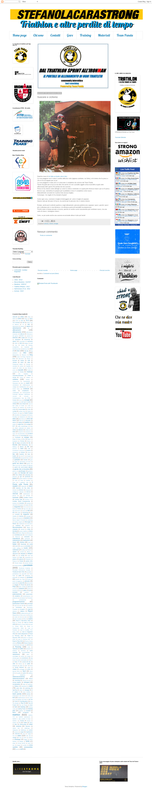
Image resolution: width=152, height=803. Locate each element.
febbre (29, 439)
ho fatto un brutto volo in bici (58, 176)
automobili (22, 341)
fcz (24, 439)
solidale (15, 669)
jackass (29, 503)
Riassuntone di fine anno (19, 615)
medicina (18, 525)
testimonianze (21, 697)
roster (23, 645)
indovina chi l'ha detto (23, 488)
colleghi (14, 387)
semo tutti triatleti (22, 660)
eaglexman (21, 424)
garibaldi (17, 459)
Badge (26, 343)
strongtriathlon (16, 684)
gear (31, 459)
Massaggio (28, 521)
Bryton (28, 358)
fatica (19, 439)
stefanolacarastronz (18, 678)
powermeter (29, 594)
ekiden (14, 429)
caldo (28, 362)
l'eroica (19, 508)
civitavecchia (16, 381)
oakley (23, 549)
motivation (27, 536)
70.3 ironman (16, 322)
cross (29, 409)
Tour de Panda (23, 705)
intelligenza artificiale (18, 491)
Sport (24, 671)
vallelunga (27, 728)
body (18, 356)
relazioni (15, 611)
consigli (26, 400)
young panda (21, 743)
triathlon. (15, 720)
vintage (14, 737)
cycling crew (22, 411)
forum (29, 452)
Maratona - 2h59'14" (20, 284)
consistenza (16, 402)
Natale (15, 544)
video (19, 735)
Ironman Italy (18, 499)
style (24, 684)
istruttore (21, 503)
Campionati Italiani (18, 364)
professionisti (22, 599)
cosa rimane (22, 403)
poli (20, 590)
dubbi (14, 424)
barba (22, 345)
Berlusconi (25, 349)
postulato (15, 592)
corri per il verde (26, 402)
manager (28, 516)
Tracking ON (134, 224)
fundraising (15, 457)
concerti (15, 396)
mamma (21, 516)
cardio (20, 368)
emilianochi (28, 429)
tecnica (28, 694)
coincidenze (16, 385)
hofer (16, 480)
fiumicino (15, 448)
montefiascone (18, 534)
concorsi (26, 396)
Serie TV (16, 661)
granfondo (27, 476)
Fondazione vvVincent (18, 450)
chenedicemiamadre (18, 375)
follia (29, 448)
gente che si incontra (21, 469)
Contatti (55, 35)
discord (21, 420)
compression (16, 392)
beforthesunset (16, 349)
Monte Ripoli (21, 533)
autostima (30, 341)
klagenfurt (17, 507)
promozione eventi (18, 603)
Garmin (25, 459)
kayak (26, 505)
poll (30, 590)
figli (13, 443)
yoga (14, 743)
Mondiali (15, 531)
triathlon (16, 715)
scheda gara (16, 658)
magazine (26, 514)
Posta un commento (46, 235)
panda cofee (29, 561)
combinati (26, 389)
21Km (19, 318)
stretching (17, 680)
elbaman (20, 429)
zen (13, 745)
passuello (15, 577)
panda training (29, 563)
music (14, 542)
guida (14, 478)
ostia (20, 557)
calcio (21, 362)
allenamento (17, 332)
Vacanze (27, 726)
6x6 (22, 320)
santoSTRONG (26, 652)
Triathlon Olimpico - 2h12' (22, 286)
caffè (28, 360)
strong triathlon (17, 682)
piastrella (22, 583)
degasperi (24, 415)
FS (24, 456)
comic (14, 390)
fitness (22, 446)
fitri (28, 446)
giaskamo (30, 471)
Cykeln (29, 411)
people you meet (20, 579)
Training (85, 35)
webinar (31, 737)
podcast (15, 588)
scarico (22, 656)
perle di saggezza (17, 581)
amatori (28, 336)
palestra (21, 559)
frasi (29, 454)
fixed (21, 448)
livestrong (25, 512)
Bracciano (21, 358)
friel (20, 456)
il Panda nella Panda (23, 483)
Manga (14, 518)
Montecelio (30, 533)
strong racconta (27, 680)
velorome (17, 733)
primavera (15, 598)
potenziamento (17, 594)
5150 (16, 320)
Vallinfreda (23, 730)
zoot (17, 749)
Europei (16, 435)
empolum (20, 431)
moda (28, 529)
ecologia (28, 424)
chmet (21, 377)
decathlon (17, 415)
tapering (15, 690)
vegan (22, 732)
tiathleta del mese (22, 699)
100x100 (15, 317)
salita (21, 648)
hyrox (14, 482)
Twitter (25, 722)
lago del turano (16, 510)
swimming (27, 688)
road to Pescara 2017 (24, 639)
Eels (31, 426)
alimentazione (17, 328)
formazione (15, 452)
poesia (29, 588)
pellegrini (22, 577)
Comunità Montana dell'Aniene (21, 394)
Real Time (126, 224)
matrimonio (22, 523)
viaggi (29, 733)
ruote (28, 647)
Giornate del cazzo (26, 473)
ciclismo (51, 223)
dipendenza (22, 418)
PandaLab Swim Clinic (18, 571)
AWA (16, 343)
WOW (27, 741)
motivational (16, 538)
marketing (30, 520)
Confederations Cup (18, 398)
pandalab (28, 565)
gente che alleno (18, 463)
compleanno (25, 390)
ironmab (28, 495)
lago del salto (27, 508)
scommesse (24, 658)
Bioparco (24, 355)
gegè (16, 461)
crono (14, 409)
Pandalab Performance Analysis (21, 570)
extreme (30, 435)
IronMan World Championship (21, 501)
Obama (29, 549)
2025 (14, 318)
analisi (23, 337)
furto (28, 457)
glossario (15, 476)
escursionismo (21, 433)
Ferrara (22, 441)
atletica (14, 341)
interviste (15, 493)
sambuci (15, 650)
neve (16, 546)
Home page (20, 35)
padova (15, 559)
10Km (22, 317)
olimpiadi (22, 553)
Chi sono (38, 35)
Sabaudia (15, 648)
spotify (19, 673)
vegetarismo (29, 732)
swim (31, 686)
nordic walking (16, 548)
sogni (28, 667)
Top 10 (23, 703)
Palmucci (15, 561)
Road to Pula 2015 (18, 641)
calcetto (15, 362)
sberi (28, 654)
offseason (15, 553)
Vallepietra (15, 730)
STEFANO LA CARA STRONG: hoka (126, 211)
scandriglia (15, 656)
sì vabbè (27, 663)
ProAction (30, 598)
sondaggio (22, 669)
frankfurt (21, 454)
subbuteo (30, 684)
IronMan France (28, 497)
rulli (27, 645)
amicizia (46, 223)
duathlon (27, 422)
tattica (21, 690)
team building (26, 692)
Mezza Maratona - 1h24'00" (22, 282)
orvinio (22, 555)
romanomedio (16, 645)
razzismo (30, 605)
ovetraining (28, 557)
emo (14, 431)
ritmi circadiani (18, 618)
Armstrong (27, 339)
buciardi (15, 360)
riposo (31, 617)
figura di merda (21, 443)
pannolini (24, 573)
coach (27, 383)
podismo (21, 588)
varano (31, 730)
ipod (21, 495)
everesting (23, 435)
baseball (27, 347)
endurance (28, 431)
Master (14, 523)
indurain (15, 490)
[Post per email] (42, 221)
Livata (18, 512)
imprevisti (23, 486)
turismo (14, 722)
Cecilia (29, 370)
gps (21, 476)
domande (27, 420)
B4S (21, 343)
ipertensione (26, 493)
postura (26, 592)
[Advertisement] (73, 253)
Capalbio (28, 366)
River (25, 618)
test (14, 697)
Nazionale (23, 544)
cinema (27, 379)
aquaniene (18, 339)
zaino (29, 743)
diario (29, 416)
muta (29, 542)
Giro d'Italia (19, 474)
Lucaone (17, 514)
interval (28, 491)
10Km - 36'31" (18, 280)
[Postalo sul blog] (48, 221)
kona (29, 506)
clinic (22, 383)
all (28, 328)
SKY (26, 665)
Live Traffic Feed (127, 169)
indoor (31, 486)
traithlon (21, 710)
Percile (29, 579)
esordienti (30, 433)
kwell (14, 508)
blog (31, 355)
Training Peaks (21, 708)
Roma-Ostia (27, 643)
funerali (23, 457)
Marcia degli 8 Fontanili (19, 520)
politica (25, 590)
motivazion (27, 538)
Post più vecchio (105, 270)
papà (20, 575)
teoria (29, 695)
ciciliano (28, 377)
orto (17, 555)
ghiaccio (15, 471)
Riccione (30, 615)
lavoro (24, 510)
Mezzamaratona (17, 527)
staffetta (30, 673)
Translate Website (120, 137)
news (21, 546)
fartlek (14, 439)
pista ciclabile (22, 586)
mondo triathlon (23, 531)
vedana (16, 732)
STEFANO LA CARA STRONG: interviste (125, 201)
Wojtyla (21, 741)
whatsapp (17, 739)
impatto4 (15, 486)
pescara (27, 581)
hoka (21, 480)
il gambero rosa (23, 482)
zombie (25, 745)
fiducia (29, 441)
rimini (25, 617)
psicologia (30, 603)
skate (21, 665)
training (23, 707)
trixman (29, 720)
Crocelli (28, 407)
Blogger (84, 786)
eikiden (28, 428)
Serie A (31, 660)
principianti (22, 598)
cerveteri (15, 372)
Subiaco (16, 686)
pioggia (16, 584)
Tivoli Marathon (24, 701)
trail (16, 707)
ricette (16, 617)
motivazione (16, 540)
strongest (26, 682)
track (31, 705)
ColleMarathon (23, 387)
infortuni (21, 490)
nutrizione (16, 550)
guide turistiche (23, 478)
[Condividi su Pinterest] (54, 221)
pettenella (15, 583)
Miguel (28, 527)
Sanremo (23, 650)
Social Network (19, 667)
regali (29, 609)
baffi (31, 343)
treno (14, 712)
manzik (20, 518)
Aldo (28, 324)
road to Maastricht (22, 633)
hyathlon (28, 480)
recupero (22, 609)
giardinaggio (22, 471)
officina (28, 551)
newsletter (28, 546)
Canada (28, 364)
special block (16, 671)
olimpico (30, 553)
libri (29, 510)
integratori (28, 490)
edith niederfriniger (23, 426)
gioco (16, 473)
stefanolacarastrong (19, 676)
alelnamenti (15, 326)
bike (24, 353)
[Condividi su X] (50, 221)
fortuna (23, 452)
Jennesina (15, 505)
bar (16, 345)
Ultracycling (23, 724)
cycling (14, 411)
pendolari (30, 577)
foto (14, 454)
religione (22, 611)
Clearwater (15, 383)
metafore (27, 525)
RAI (25, 605)
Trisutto (22, 720)
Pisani (22, 584)
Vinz (20, 737)
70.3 (27, 320)
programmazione (19, 601)
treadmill (28, 710)
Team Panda (125, 35)
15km (29, 317)
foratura (28, 450)
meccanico (30, 523)
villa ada (28, 735)
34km (25, 318)
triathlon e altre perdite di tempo (22, 718)
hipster (31, 478)
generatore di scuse (25, 461)
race (20, 605)
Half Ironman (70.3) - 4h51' (22, 289)
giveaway (27, 474)
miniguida (15, 529)
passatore (27, 575)
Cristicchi (15, 407)
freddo (14, 456)
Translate (27, 254)
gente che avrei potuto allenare (24, 467)
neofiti (31, 544)
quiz (16, 605)
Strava (31, 678)
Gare (70, 35)
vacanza (18, 726)
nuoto (26, 548)
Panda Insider (18, 563)
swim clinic (19, 688)
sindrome (15, 665)
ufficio (31, 722)
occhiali (22, 551)
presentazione (26, 596)
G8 (32, 457)
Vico (14, 735)
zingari (18, 745)
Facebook (17, 437)
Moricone (17, 536)
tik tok (31, 699)
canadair (15, 366)
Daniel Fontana (28, 413)
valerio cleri (16, 728)
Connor (15, 400)
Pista (14, 586)
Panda (21, 561)
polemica (15, 590)
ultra (16, 724)
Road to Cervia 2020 (22, 624)
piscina (28, 584)
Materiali (104, 35)
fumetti (29, 456)
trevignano (26, 712)
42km (31, 318)
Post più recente (43, 270)
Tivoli (15, 701)
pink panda (30, 583)
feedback (15, 441)
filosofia (15, 445)
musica (22, 542)
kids (32, 505)
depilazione (23, 416)
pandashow (16, 573)
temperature (16, 695)
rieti (21, 617)
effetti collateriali (19, 428)
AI (23, 324)
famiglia (56, 223)
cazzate (20, 370)
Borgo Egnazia (26, 356)
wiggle (25, 739)
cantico (21, 366)
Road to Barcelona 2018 (23, 620)
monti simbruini (29, 534)
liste (14, 512)
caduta (22, 360)
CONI (28, 398)
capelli (14, 368)
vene (24, 733)
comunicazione (26, 392)
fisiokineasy (25, 444)
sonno (28, 669)
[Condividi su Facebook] (52, 221)
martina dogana (18, 521)
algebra (29, 326)
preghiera (17, 596)
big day (26, 351)
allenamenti (17, 330)
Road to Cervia (17, 622)
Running (18, 647)
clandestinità (26, 381)
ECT (14, 426)
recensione (19, 607)
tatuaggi (27, 690)
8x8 (23, 322)
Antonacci (30, 337)
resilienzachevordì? (26, 613)
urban (31, 724)
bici (18, 351)
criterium (22, 407)
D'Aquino (15, 413)
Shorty (20, 663)
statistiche (22, 675)
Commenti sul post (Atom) (51, 273)
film (29, 443)
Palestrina (28, 559)
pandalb (29, 571)
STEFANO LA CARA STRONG (128, 205)
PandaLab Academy (24, 568)
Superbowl (24, 686)
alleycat (22, 334)
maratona (27, 518)
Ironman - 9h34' (19, 291)
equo (14, 433)
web (25, 737)
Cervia (21, 372)
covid (29, 405)
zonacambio (28, 747)
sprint (24, 673)
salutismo (28, 648)
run (32, 645)
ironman (15, 497)
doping (20, 422)
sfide (14, 663)
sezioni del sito (26, 661)
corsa (14, 403)
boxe (14, 358)
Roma (19, 643)
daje (21, 413)
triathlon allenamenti (24, 717)
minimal (22, 529)
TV (19, 722)
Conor (20, 400)
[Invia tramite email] (46, 221)
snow (31, 665)
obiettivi (15, 551)
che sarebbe (23, 373)
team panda (17, 694)
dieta (14, 418)
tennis (23, 695)
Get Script (120, 224)
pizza (29, 586)
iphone (14, 495)
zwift (21, 749)
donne (14, 422)
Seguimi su (19, 211)
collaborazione (26, 385)
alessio (22, 326)
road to (30, 619)
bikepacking (16, 355)
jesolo (21, 505)
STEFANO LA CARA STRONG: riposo (126, 216)
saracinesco (16, 654)
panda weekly (18, 565)
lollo (32, 512)
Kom (25, 506)
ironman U (28, 499)
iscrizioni (15, 503)
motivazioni (26, 540)
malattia (15, 516)
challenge (30, 372)
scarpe (29, 656)
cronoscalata (21, 409)
